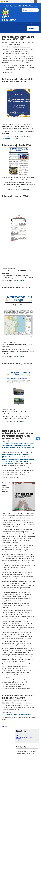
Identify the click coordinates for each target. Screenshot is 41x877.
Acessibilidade (9, 5)
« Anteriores (6, 726)
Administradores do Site (31, 24)
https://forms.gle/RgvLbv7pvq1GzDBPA (16, 714)
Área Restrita (19, 24)
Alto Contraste (19, 5)
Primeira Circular (12, 138)
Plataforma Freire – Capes (24, 737)
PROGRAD (19, 739)
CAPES (18, 735)
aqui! (27, 189)
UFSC (18, 741)
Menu (34, 28)
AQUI (21, 131)
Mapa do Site (29, 5)
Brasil (6, 1)
